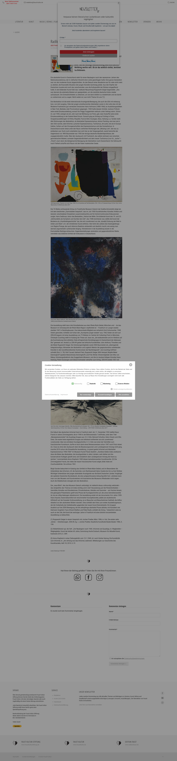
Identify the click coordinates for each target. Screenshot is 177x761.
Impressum (64, 394)
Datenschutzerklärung (52, 394)
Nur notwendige (85, 394)
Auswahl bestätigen (105, 394)
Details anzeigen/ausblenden (122, 389)
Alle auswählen (124, 394)
